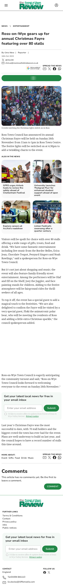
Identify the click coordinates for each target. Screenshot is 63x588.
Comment (52, 486)
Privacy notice (32, 416)
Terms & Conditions (12, 515)
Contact (6, 518)
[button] (6, 5)
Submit (51, 408)
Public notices (9, 527)
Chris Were (9, 52)
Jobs (4, 524)
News (4, 26)
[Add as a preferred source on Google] (33, 68)
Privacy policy (9, 521)
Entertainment (21, 26)
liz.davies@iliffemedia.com (21, 582)
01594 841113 (18, 577)
